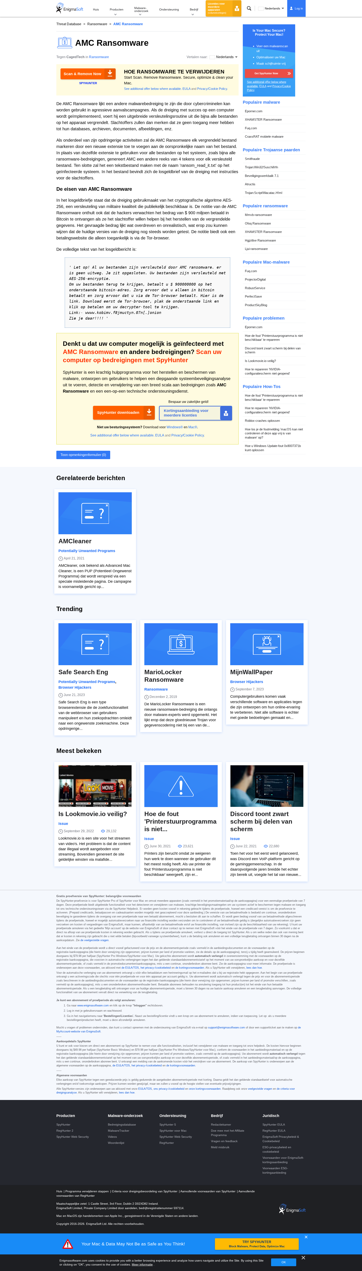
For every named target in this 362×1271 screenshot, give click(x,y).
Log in (299, 8)
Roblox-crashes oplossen (262, 420)
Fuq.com (251, 128)
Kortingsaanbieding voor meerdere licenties (186, 413)
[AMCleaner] (95, 513)
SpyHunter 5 (167, 1124)
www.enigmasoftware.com (93, 1005)
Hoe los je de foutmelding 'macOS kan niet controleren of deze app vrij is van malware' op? (274, 433)
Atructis (250, 184)
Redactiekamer (221, 1124)
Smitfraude (252, 159)
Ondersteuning (169, 9)
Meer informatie (142, 1264)
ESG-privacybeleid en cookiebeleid (276, 1149)
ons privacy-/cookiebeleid (169, 1088)
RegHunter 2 (64, 1130)
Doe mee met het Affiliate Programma (227, 1133)
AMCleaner (75, 541)
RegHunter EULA (273, 1130)
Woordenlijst (116, 1142)
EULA (186, 88)
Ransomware (97, 24)
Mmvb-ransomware (258, 215)
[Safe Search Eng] (95, 644)
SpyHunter (63, 1124)
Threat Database (68, 24)
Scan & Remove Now (82, 74)
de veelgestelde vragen (94, 940)
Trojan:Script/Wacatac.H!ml (263, 193)
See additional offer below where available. (153, 88)
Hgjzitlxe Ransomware (260, 240)
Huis (96, 9)
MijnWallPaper (251, 672)
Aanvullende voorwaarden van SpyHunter (208, 1191)
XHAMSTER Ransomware (263, 119)
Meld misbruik (220, 1147)
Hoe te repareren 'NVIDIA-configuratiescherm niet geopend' (267, 371)
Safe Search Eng (83, 672)
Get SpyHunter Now (266, 73)
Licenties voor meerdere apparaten (217, 8)
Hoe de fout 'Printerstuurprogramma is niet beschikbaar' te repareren (274, 338)
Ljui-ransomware (256, 249)
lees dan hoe (254, 967)
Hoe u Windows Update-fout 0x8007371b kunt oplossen (273, 448)
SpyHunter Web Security (72, 1136)
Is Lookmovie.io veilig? (260, 361)
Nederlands (272, 8)
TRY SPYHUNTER (257, 1244)
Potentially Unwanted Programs (86, 551)
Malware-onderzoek (141, 9)
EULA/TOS (145, 1088)
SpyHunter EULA (273, 1124)
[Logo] (69, 8)
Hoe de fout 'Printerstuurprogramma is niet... (180, 821)
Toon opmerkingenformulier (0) (83, 455)
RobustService (255, 288)
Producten (116, 9)
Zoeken (249, 8)
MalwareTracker (118, 1130)
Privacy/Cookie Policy (212, 88)
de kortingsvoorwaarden (189, 967)
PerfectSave (253, 296)
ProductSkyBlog (256, 305)
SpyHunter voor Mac (173, 1130)
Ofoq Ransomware (258, 223)
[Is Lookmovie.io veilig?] (95, 786)
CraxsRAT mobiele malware (264, 136)
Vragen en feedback (224, 1141)
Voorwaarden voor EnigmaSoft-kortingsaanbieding (283, 1160)
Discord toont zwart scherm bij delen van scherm (273, 350)
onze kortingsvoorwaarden (205, 1088)
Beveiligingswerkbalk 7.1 (262, 176)
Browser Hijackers (74, 687)
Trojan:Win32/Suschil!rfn (261, 167)
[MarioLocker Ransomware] (181, 644)
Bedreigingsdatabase (122, 1124)
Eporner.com (253, 111)
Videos (112, 1136)
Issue (63, 824)
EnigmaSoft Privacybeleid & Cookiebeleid (280, 1139)
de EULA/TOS (130, 967)
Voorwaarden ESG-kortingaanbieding (275, 1170)
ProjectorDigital (255, 279)
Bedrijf (194, 9)
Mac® (192, 427)
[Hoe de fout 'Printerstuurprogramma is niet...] (181, 786)
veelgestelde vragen (260, 1088)
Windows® (175, 427)
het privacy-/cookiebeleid (156, 967)
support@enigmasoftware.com (226, 1027)
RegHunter (166, 1142)
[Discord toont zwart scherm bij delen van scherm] (267, 786)
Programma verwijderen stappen (87, 1191)
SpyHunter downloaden (118, 412)
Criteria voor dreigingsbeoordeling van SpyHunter (145, 1191)
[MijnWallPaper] (267, 644)
